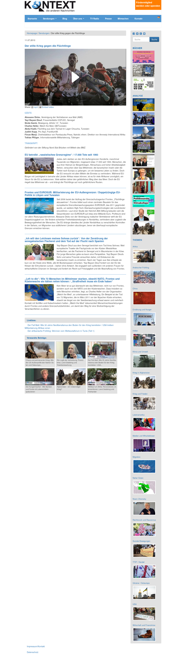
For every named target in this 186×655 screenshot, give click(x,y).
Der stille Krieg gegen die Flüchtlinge (48, 46)
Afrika (135, 246)
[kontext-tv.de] (50, 6)
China (135, 288)
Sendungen (49, 18)
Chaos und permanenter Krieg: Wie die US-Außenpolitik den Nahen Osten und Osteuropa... (40, 362)
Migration (136, 456)
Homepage (32, 33)
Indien (135, 330)
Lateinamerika (138, 414)
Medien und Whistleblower (144, 435)
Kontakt (138, 18)
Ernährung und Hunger (142, 309)
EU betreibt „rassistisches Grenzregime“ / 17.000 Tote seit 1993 (61, 154)
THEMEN (137, 239)
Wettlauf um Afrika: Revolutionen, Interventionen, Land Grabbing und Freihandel (102, 389)
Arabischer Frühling (141, 267)
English (159, 19)
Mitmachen (123, 18)
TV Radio (94, 18)
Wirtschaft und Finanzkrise (144, 625)
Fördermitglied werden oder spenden (148, 4)
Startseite (32, 18)
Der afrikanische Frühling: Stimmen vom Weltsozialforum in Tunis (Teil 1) (61, 330)
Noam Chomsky (139, 498)
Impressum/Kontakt (36, 646)
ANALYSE (138, 95)
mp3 (36, 107)
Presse (108, 18)
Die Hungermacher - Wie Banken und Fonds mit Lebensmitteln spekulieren (39, 389)
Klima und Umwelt (140, 351)
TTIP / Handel (138, 562)
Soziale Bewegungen (141, 541)
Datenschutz (32, 652)
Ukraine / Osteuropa (141, 583)
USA (135, 604)
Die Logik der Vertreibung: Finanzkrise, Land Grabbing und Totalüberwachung (70, 362)
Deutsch (159, 17)
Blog (64, 18)
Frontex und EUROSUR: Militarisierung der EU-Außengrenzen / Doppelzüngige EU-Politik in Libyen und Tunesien (72, 194)
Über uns (78, 18)
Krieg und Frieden (140, 393)
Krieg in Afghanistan (141, 372)
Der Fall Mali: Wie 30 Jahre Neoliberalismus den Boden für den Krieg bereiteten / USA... (102, 362)
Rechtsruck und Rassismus (144, 519)
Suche (154, 39)
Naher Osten (138, 477)
